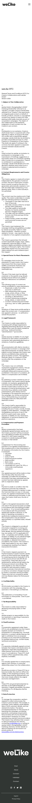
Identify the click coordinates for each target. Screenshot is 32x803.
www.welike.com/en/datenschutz (13, 732)
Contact (16, 781)
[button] (29, 4)
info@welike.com (15, 723)
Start (16, 766)
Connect (16, 774)
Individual (16, 777)
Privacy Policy (16, 799)
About (16, 770)
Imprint (16, 796)
